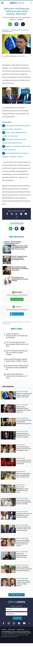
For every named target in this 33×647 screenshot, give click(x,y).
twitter (16, 216)
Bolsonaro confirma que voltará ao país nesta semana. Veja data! (24, 395)
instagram (11, 213)
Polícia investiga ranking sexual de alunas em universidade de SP (17, 367)
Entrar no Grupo (17, 314)
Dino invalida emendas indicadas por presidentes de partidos (23, 421)
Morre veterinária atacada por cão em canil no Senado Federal (17, 352)
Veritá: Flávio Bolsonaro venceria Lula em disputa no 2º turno (17, 376)
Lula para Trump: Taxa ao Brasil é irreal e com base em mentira (23, 528)
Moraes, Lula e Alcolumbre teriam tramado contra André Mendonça (23, 409)
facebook (7, 213)
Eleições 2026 (20, 445)
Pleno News (17, 3)
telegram (21, 213)
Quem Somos (20, 629)
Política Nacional (22, 391)
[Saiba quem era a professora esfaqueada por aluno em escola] (4, 493)
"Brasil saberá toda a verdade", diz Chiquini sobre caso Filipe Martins (23, 583)
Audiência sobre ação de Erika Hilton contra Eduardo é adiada (24, 515)
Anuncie (4, 629)
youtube (25, 213)
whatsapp (16, 213)
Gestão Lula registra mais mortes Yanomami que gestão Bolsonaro (24, 568)
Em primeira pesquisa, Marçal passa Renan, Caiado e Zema (16, 360)
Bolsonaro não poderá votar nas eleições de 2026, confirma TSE (23, 475)
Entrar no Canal (17, 299)
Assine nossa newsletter (16, 606)
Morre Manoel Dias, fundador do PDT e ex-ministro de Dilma (23, 435)
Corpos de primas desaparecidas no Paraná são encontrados (16, 336)
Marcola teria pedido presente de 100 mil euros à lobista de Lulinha (22, 543)
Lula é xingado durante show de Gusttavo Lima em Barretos (23, 461)
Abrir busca (31, 3)
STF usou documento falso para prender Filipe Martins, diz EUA (17, 344)
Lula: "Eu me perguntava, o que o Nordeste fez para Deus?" (22, 489)
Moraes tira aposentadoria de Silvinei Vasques (21, 555)
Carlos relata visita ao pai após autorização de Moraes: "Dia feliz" (23, 502)
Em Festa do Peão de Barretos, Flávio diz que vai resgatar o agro (23, 448)
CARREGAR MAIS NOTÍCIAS (16, 594)
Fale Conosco (11, 629)
